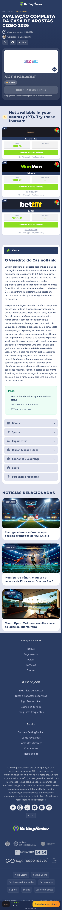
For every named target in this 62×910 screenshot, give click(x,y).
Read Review (31, 191)
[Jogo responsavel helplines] (26, 864)
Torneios (30, 668)
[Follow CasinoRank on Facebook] (12, 811)
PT (29, 818)
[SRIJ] (30, 855)
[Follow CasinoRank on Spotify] (41, 811)
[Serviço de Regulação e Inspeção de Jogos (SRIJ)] (7, 847)
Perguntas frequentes (30, 715)
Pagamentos (30, 657)
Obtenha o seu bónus (31, 90)
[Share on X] (5, 42)
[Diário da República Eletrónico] (24, 847)
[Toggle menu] (4, 4)
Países (30, 663)
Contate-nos (30, 752)
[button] (31, 250)
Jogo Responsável (30, 704)
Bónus (30, 652)
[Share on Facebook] (13, 42)
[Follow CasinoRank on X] (27, 811)
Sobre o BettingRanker (30, 735)
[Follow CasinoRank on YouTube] (34, 811)
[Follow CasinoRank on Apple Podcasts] (48, 811)
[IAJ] (47, 847)
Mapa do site (30, 757)
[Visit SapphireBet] (6, 904)
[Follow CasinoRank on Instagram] (20, 811)
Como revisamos (30, 741)
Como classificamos (30, 746)
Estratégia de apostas (30, 694)
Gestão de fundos (30, 710)
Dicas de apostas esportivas (30, 699)
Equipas (30, 673)
